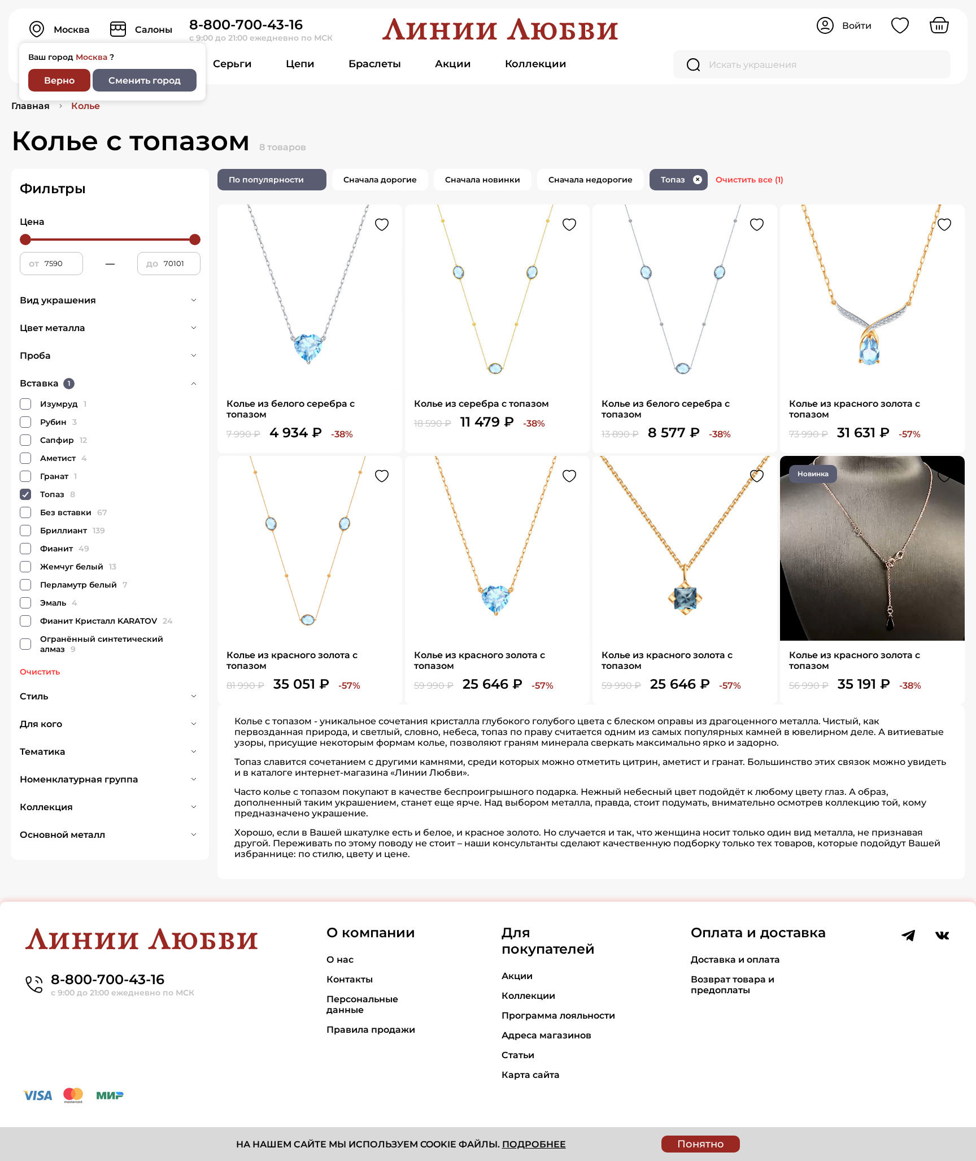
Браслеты (374, 64)
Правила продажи (370, 1029)
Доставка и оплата (735, 959)
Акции (453, 64)
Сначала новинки (482, 180)
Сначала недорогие (590, 180)
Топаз (680, 180)
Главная (30, 106)
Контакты (349, 979)
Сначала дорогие (380, 180)
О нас (340, 959)
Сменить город (144, 80)
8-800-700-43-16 (246, 24)
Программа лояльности (558, 1015)
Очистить (40, 672)
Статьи (518, 1055)
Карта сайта (531, 1074)
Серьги (232, 64)
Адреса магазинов (546, 1035)
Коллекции (536, 64)
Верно (59, 80)
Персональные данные (362, 1004)
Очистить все (749, 180)
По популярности (266, 180)
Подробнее (534, 1144)
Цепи (300, 64)
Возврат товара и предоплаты (732, 984)
